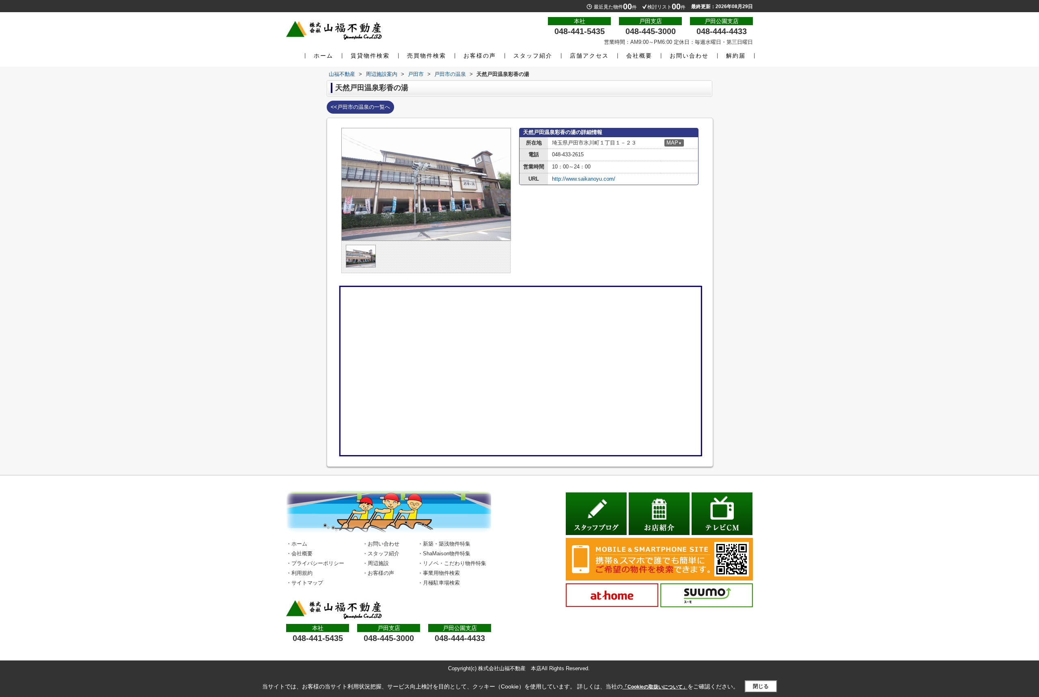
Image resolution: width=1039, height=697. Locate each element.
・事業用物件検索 (439, 573)
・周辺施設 (375, 563)
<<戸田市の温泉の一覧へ (360, 107)
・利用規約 (299, 573)
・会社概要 (299, 553)
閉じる (761, 686)
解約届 (736, 55)
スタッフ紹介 (532, 55)
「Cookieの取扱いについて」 (655, 687)
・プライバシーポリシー (315, 563)
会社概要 (639, 55)
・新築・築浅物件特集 (444, 544)
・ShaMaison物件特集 (444, 553)
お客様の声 (479, 55)
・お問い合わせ (380, 544)
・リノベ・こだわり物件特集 (452, 563)
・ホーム (296, 544)
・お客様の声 (378, 573)
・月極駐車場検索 (439, 583)
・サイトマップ (304, 583)
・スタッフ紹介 (380, 553)
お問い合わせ (689, 55)
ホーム (323, 55)
